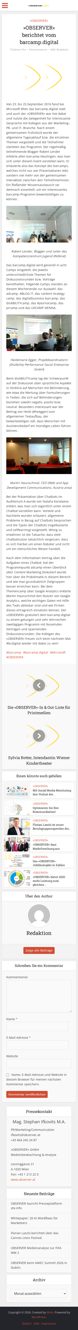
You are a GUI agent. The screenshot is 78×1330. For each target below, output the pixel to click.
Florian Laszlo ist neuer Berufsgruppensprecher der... (52, 826)
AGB (36, 1323)
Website (12, 1056)
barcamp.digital (36, 652)
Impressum (48, 1323)
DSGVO (26, 1323)
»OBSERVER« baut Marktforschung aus (46, 846)
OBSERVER (15, 657)
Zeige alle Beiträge (39, 950)
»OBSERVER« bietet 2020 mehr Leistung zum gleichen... (49, 881)
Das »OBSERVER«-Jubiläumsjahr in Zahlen (49, 863)
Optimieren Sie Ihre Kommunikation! (46, 810)
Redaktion (62, 49)
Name (12, 1019)
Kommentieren (38, 49)
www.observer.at (23, 1179)
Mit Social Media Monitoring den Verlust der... (52, 792)
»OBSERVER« (39, 21)
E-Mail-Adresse (18, 1037)
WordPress (39, 1317)
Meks (50, 1312)
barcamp (14, 652)
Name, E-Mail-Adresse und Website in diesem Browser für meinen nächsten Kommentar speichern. (36, 1079)
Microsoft (59, 652)
